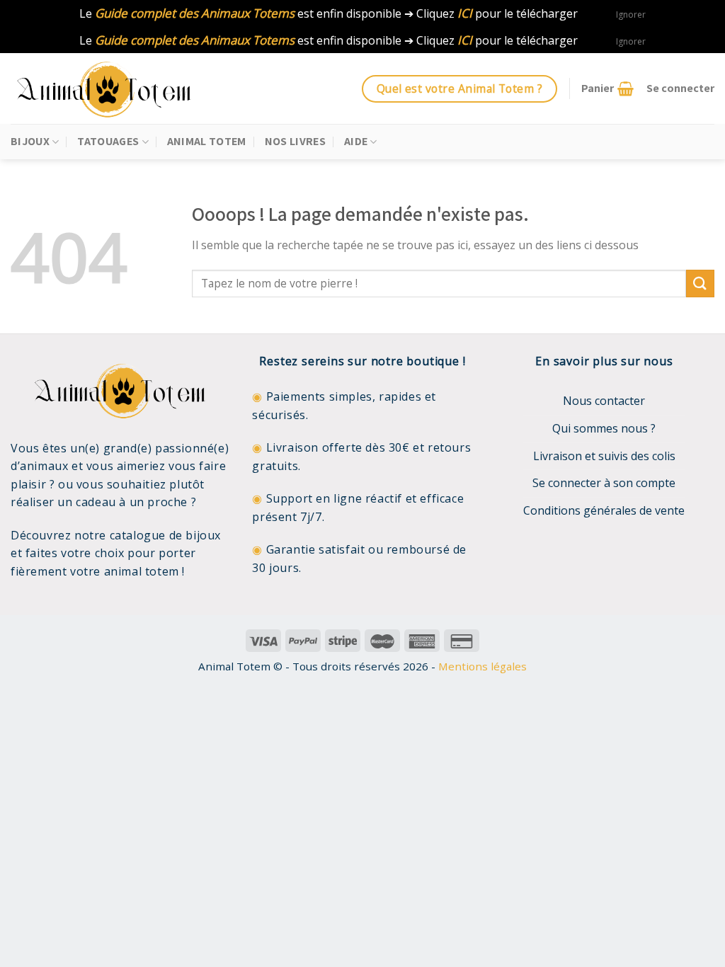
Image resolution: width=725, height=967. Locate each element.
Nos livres (295, 141)
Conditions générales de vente (604, 510)
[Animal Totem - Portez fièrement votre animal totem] (117, 88)
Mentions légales (482, 666)
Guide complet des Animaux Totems (195, 13)
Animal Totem (206, 141)
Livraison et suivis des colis (604, 456)
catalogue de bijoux (165, 535)
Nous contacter (604, 400)
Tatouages (108, 141)
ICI (464, 13)
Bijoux (30, 141)
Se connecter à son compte (603, 483)
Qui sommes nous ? (604, 428)
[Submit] (700, 283)
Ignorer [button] (631, 14)
